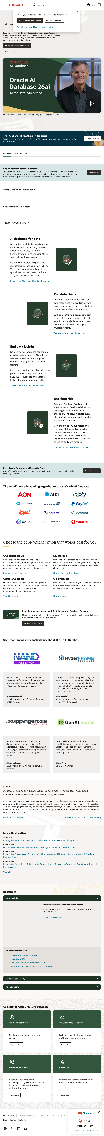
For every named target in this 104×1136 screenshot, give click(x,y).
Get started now (16, 1045)
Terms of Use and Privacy (28, 1116)
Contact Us (22, 1120)
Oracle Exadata (60, 596)
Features (18, 153)
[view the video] (52, 85)
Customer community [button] (15, 979)
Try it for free (65, 1045)
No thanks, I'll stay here (54, 20)
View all (6, 872)
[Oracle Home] (18, 5)
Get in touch (65, 1095)
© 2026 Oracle (8, 1115)
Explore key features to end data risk (71, 447)
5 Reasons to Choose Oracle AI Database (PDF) (27, 963)
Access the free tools (92, 471)
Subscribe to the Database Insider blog (83, 817)
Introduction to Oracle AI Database (23, 955)
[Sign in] (93, 4)
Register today (94, 173)
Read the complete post (14, 817)
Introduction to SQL (17, 959)
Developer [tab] (25, 207)
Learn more (15, 1095)
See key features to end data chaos (70, 333)
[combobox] (57, 5)
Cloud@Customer (11, 596)
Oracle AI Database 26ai (52, 918)
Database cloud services (14, 573)
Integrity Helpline (9, 1120)
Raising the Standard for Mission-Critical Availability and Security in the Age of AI (41, 840)
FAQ (26, 153)
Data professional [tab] (10, 207)
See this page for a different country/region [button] (35, 27)
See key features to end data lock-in (26, 385)
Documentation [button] (13, 898)
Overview (7, 153)
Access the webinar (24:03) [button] (33, 624)
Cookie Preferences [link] (47, 1116)
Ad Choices (61, 1116)
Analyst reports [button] (12, 987)
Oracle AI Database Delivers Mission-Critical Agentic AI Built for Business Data (39, 847)
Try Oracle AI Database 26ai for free (17, 45)
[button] (4, 4)
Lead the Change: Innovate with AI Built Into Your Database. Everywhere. (56, 611)
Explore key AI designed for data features (29, 281)
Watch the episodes (92, 139)
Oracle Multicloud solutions (66, 573)
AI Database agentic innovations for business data (22, 52)
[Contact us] (99, 4)
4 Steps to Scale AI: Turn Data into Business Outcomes (30, 966)
